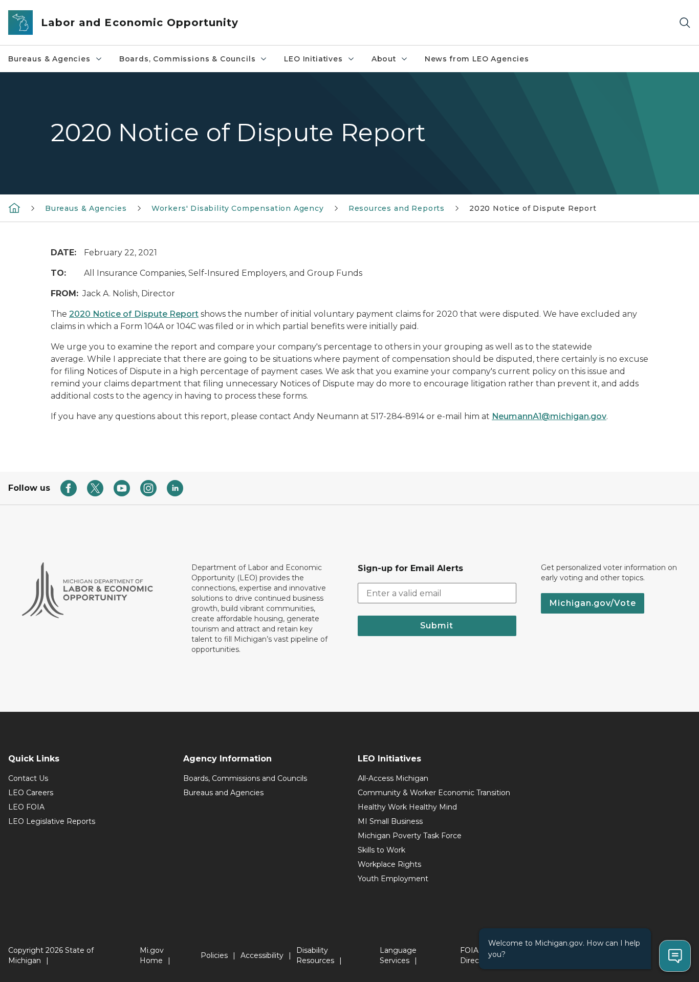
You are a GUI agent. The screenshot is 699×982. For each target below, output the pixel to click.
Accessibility (262, 955)
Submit (436, 625)
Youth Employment (393, 878)
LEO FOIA (26, 807)
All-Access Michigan (393, 778)
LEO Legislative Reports (51, 821)
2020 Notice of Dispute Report (134, 314)
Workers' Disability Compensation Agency (237, 208)
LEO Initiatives (313, 58)
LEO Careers (30, 792)
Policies (214, 955)
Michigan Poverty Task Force (410, 835)
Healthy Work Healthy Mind (407, 807)
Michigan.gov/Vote (592, 603)
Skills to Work (381, 850)
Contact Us (28, 778)
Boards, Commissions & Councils (187, 58)
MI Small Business (390, 821)
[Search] (685, 22)
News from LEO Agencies (477, 58)
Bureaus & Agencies (49, 58)
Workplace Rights (389, 864)
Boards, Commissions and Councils (245, 778)
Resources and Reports (396, 208)
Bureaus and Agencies (223, 792)
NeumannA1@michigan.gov (549, 416)
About (384, 58)
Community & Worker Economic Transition (434, 792)
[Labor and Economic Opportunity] (14, 207)
